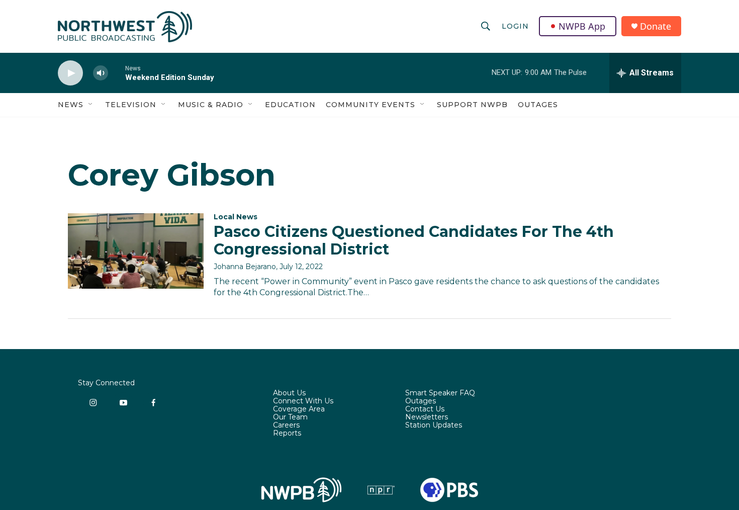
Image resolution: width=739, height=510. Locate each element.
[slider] (116, 72)
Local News (235, 216)
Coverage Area (299, 409)
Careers (286, 425)
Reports (287, 434)
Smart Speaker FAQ (440, 393)
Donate (655, 26)
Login (515, 26)
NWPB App (582, 26)
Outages (538, 104)
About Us (289, 393)
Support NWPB (472, 104)
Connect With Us (303, 401)
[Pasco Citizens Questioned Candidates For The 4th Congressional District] (136, 251)
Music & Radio (210, 104)
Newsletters (426, 417)
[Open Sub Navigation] (91, 105)
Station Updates (433, 425)
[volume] (100, 73)
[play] (70, 73)
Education (290, 104)
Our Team (290, 417)
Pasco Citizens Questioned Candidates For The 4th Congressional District (414, 240)
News (70, 104)
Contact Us (424, 409)
